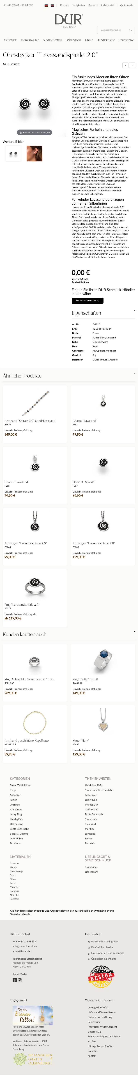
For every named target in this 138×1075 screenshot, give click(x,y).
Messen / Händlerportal (101, 5)
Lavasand (90, 834)
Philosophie (126, 40)
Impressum (94, 1022)
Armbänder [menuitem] (16, 809)
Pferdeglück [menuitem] (16, 819)
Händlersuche (106, 40)
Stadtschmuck (52, 40)
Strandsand (91, 819)
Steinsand (90, 824)
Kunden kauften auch (24, 634)
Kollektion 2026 (93, 785)
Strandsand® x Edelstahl (98, 790)
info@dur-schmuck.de (25, 946)
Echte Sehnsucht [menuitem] (19, 829)
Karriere (92, 1041)
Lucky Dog (91, 800)
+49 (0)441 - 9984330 (25, 941)
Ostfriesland (91, 809)
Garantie (92, 1051)
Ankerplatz (91, 795)
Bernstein (90, 843)
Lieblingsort (73, 40)
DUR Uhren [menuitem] (16, 838)
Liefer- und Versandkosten (102, 1012)
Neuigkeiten (78, 5)
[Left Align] (125, 65)
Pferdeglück (91, 805)
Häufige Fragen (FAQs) (100, 1046)
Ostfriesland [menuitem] (16, 824)
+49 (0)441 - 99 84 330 (20, 5)
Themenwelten (29, 40)
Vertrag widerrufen (98, 1007)
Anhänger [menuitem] (15, 795)
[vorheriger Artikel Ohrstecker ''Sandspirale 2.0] (125, 65)
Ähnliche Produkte (22, 376)
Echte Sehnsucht (94, 814)
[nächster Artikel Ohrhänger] (132, 65)
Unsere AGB (94, 1032)
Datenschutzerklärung (100, 1017)
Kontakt (64, 5)
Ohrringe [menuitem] (15, 805)
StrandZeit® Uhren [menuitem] (20, 785)
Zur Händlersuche (86, 300)
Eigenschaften (86, 313)
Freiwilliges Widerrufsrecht (102, 1027)
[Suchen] (131, 30)
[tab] (11, 40)
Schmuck (10, 40)
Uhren (89, 40)
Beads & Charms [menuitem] (19, 834)
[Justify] (132, 65)
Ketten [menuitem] (13, 800)
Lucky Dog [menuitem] (16, 814)
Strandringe (91, 867)
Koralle (88, 838)
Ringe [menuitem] (13, 790)
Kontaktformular (22, 951)
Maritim (89, 829)
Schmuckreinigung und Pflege (104, 1036)
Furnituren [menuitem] (15, 843)
